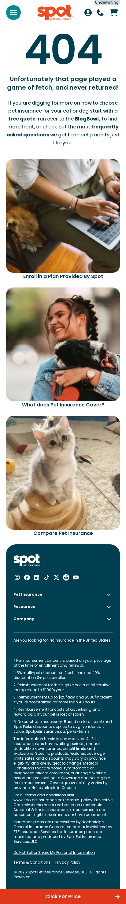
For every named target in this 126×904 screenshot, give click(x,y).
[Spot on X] (56, 577)
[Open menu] (13, 12)
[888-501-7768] (100, 12)
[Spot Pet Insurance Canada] (27, 560)
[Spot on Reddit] (66, 577)
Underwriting (107, 2)
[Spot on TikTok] (46, 577)
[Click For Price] (114, 12)
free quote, (23, 118)
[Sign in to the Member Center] (88, 12)
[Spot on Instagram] (17, 577)
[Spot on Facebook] (27, 577)
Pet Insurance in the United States (79, 640)
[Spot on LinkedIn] (36, 577)
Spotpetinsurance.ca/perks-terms (58, 731)
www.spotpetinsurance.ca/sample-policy (52, 799)
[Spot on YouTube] (76, 577)
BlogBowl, (87, 118)
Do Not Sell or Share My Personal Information (54, 852)
